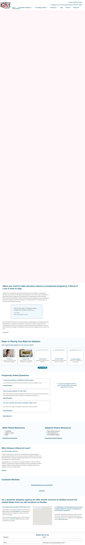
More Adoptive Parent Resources (53, 438)
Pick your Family (59, 359)
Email (44, 537)
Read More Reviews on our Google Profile (42, 485)
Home (13, 7)
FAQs (61, 7)
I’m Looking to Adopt (40, 7)
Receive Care (25, 359)
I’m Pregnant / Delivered (24, 7)
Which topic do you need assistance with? (54, 543)
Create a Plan (42, 359)
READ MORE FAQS (7, 416)
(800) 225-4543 (63, 519)
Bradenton (17, 511)
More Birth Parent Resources (10, 438)
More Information (7, 385)
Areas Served (15, 8)
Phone (5, 543)
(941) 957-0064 (15, 519)
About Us (68, 7)
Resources (53, 7)
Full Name (5, 537)
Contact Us (76, 7)
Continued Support (76, 359)
